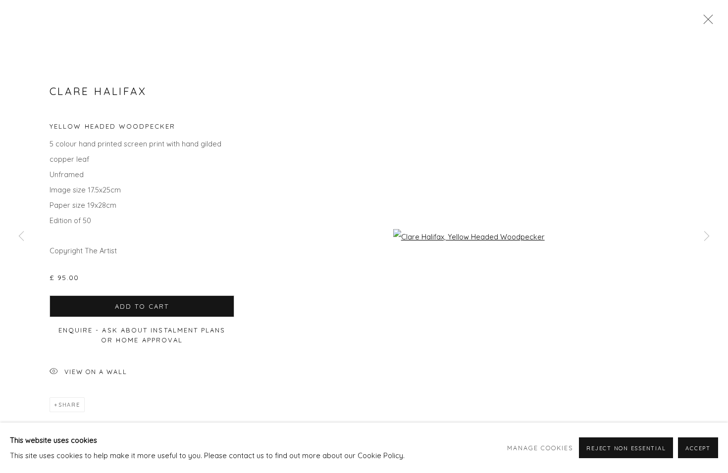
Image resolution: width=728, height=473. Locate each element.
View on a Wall (95, 372)
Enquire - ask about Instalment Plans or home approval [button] (142, 335)
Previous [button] (21, 236)
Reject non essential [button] (626, 448)
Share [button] (69, 404)
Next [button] (706, 236)
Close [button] (705, 22)
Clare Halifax (98, 91)
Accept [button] (698, 448)
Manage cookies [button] (540, 448)
